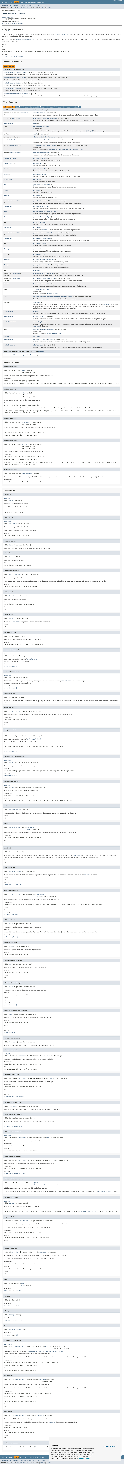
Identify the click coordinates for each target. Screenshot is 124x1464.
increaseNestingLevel (41, 289)
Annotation (24, 113)
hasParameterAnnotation (41, 278)
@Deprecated (8, 654)
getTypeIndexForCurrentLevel (43, 259)
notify (21, 355)
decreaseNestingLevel (41, 126)
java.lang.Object (7, 17)
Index (39, 2)
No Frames (30, 5)
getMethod (36, 195)
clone (35, 123)
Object (10, 31)
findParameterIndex (40, 137)
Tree (25, 2)
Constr (19, 7)
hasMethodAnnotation (40, 273)
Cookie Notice (84, 1458)
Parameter (51, 137)
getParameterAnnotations (42, 238)
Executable (48, 140)
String (6, 249)
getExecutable (38, 179)
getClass (15, 355)
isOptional (37, 302)
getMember (36, 190)
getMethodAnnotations (41, 206)
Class (6, 169)
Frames (23, 5)
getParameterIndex (39, 243)
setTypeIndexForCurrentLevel (43, 329)
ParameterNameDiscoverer (63, 297)
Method (25, 7)
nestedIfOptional (39, 322)
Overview (4, 2)
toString (36, 336)
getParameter (38, 227)
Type (5, 185)
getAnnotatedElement (40, 158)
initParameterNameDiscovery (43, 297)
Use (21, 2)
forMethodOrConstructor (41, 145)
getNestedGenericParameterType (44, 211)
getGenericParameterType (42, 185)
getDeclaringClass (39, 174)
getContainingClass (40, 169)
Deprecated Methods (71, 107)
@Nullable (7, 498)
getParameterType (39, 254)
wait (35, 355)
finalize (7, 355)
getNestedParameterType (41, 217)
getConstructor (38, 163)
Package (10, 2)
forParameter (38, 153)
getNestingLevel (39, 222)
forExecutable (38, 140)
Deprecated (32, 2)
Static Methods (22, 107)
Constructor (20, 72)
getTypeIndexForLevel (41, 265)
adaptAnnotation (39, 113)
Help (43, 2)
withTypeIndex (38, 345)
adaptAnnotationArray (41, 118)
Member (6, 190)
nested (35, 311)
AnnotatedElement (10, 158)
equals (35, 134)
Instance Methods (37, 107)
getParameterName (39, 249)
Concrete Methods (54, 107)
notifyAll (28, 355)
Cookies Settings (109, 1446)
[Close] (117, 1441)
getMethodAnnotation (40, 201)
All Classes (41, 5)
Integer (6, 259)
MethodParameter (10, 72)
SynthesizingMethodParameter (12, 23)
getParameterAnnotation (41, 233)
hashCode (36, 270)
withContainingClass (40, 339)
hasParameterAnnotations (42, 284)
